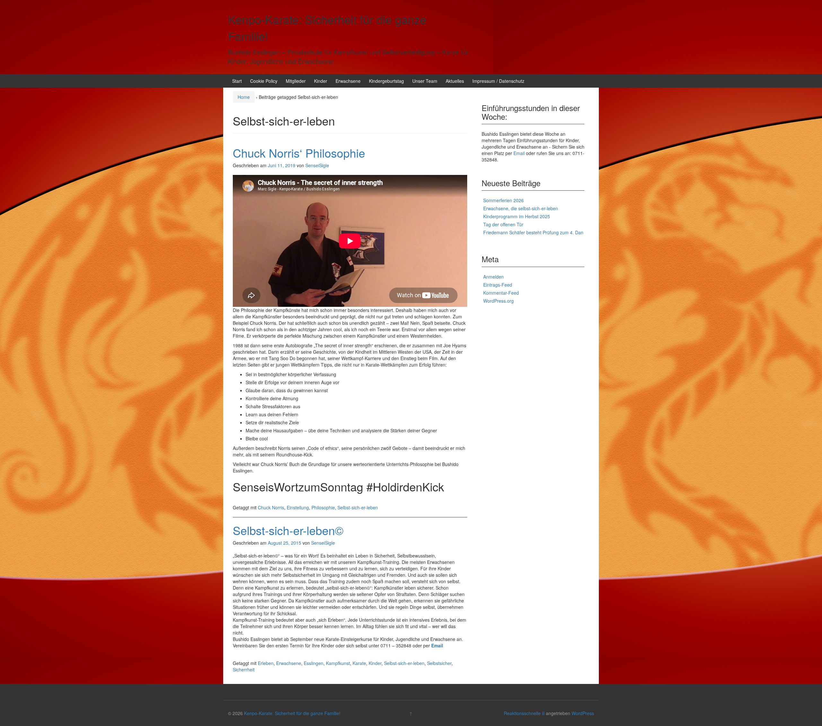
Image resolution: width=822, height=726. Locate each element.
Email (437, 645)
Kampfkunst (338, 663)
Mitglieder (296, 81)
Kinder (320, 81)
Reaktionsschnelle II (524, 713)
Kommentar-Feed (501, 293)
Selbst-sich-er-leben (357, 507)
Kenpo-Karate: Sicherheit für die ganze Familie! (292, 713)
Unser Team (424, 81)
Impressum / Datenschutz (498, 81)
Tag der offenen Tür (503, 224)
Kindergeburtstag (386, 81)
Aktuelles (455, 81)
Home (244, 97)
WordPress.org (498, 301)
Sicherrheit (244, 669)
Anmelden (493, 276)
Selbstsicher (439, 663)
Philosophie (323, 507)
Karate (359, 663)
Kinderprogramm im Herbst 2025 (516, 216)
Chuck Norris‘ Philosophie (299, 152)
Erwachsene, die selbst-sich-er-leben (520, 208)
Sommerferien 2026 (503, 200)
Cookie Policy (263, 81)
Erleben (266, 663)
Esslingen (313, 663)
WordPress (583, 713)
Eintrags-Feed (497, 284)
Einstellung (298, 507)
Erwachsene (348, 81)
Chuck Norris (271, 507)
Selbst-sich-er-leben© (288, 530)
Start (237, 81)
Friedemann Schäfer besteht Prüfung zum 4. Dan (533, 232)
